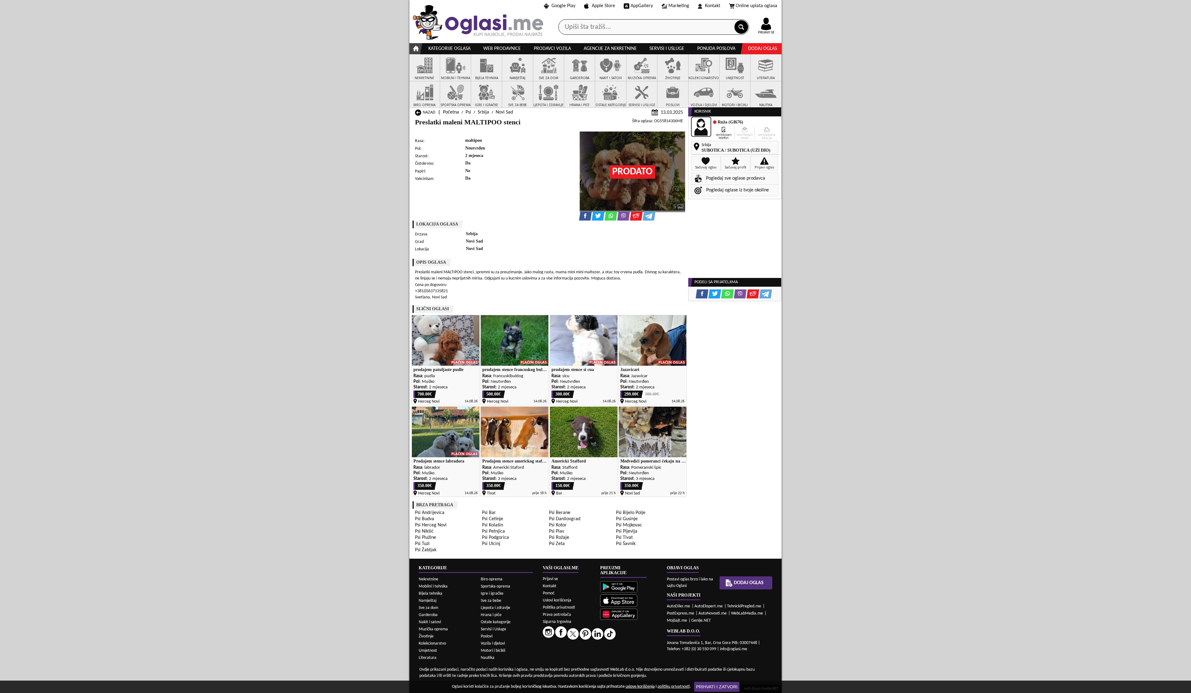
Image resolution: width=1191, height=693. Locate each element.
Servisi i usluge (666, 48)
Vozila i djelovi (493, 643)
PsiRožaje (559, 537)
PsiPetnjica (493, 531)
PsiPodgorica (495, 537)
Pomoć (549, 593)
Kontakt (712, 5)
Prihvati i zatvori (717, 686)
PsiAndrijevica (429, 512)
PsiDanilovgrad (564, 518)
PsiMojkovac (629, 525)
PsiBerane (559, 512)
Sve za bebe (491, 600)
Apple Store (603, 5)
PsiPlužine (425, 537)
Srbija (483, 112)
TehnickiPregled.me (744, 606)
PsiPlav (556, 531)
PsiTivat (624, 537)
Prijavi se (550, 579)
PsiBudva (424, 518)
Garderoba (428, 615)
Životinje (426, 636)
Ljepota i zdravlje (495, 608)
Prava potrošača (557, 614)
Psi (468, 112)
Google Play (563, 5)
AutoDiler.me (678, 606)
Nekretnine (428, 579)
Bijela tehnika (430, 593)
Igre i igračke (492, 593)
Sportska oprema (495, 586)
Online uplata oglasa (756, 5)
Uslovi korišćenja (557, 600)
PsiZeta (557, 543)
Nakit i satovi (430, 622)
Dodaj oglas (762, 48)
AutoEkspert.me (708, 606)
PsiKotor (558, 525)
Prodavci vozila (552, 48)
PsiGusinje (627, 518)
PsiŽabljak (425, 550)
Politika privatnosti (559, 607)
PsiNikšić (424, 531)
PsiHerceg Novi (431, 525)
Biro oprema (491, 579)
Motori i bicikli (493, 650)
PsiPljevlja (626, 531)
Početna (451, 112)
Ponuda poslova (716, 48)
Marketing (678, 5)
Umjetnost (428, 650)
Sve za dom (428, 608)
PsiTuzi (422, 543)
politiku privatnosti (674, 686)
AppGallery (642, 5)
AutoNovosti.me (712, 613)
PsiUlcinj (491, 543)
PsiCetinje (492, 518)
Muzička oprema (433, 629)
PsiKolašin (492, 525)
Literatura (427, 657)
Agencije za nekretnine (610, 48)
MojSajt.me (677, 620)
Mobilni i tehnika (433, 586)
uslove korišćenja (640, 686)
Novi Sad (504, 112)
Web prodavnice (502, 48)
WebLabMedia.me (747, 613)
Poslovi (487, 636)
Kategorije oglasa (449, 48)
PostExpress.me (680, 613)
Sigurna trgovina (557, 621)
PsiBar (489, 512)
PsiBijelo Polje (630, 512)
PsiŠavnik (626, 543)
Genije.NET (701, 620)
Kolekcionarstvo (432, 643)
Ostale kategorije (496, 622)
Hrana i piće (491, 615)
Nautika (487, 657)
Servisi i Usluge (493, 629)
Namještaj (427, 600)
